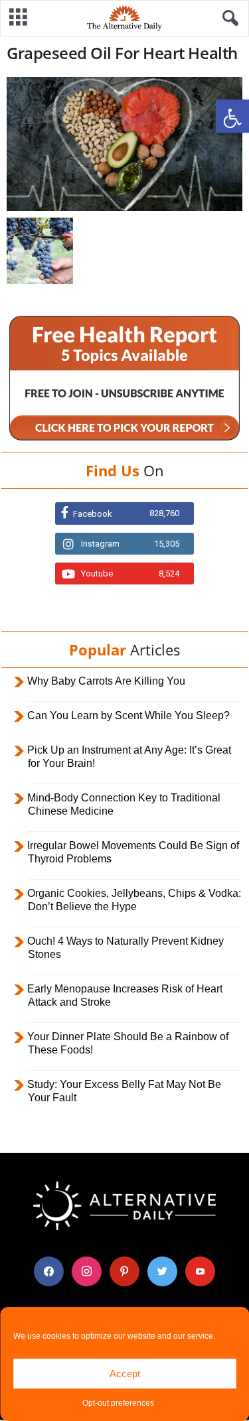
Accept (125, 1373)
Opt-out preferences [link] (118, 1403)
